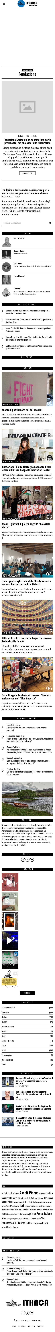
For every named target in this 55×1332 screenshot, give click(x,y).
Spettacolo (39, 1223)
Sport (4, 1045)
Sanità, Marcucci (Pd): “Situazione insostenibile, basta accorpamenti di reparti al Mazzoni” (28, 762)
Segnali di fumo (8, 1040)
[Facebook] (23, 860)
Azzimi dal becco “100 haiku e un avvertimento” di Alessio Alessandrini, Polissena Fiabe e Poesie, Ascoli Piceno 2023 (29, 751)
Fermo (4, 1206)
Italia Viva (5, 1209)
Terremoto (16, 1227)
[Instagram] (27, 860)
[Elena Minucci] (6, 279)
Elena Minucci (19, 276)
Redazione (18, 263)
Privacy (40, 1326)
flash (21, 1206)
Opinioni (5, 1031)
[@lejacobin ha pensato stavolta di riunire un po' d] (9, 882)
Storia (45, 1223)
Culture (4, 1016)
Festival (8, 1206)
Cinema (40, 1198)
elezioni (37, 1201)
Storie (34, 136)
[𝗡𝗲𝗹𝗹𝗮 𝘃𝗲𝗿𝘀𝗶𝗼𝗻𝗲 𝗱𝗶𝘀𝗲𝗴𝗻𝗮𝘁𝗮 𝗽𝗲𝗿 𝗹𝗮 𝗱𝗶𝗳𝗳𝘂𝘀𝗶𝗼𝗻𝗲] (9, 979)
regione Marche (35, 1218)
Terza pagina (7, 1054)
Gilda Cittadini (12, 724)
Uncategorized (7, 1059)
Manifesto (31, 1326)
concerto (17, 1202)
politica (32, 1213)
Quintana (25, 1218)
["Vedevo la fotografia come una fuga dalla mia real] (9, 921)
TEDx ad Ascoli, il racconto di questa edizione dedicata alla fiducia (27, 639)
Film (12, 1206)
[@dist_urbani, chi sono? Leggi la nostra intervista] (9, 901)
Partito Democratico (21, 1213)
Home (14, 1326)
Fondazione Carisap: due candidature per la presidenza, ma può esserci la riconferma (27, 141)
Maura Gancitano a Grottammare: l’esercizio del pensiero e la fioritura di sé (29, 320)
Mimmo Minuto (42, 1209)
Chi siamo (21, 1326)
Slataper (17, 288)
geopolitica (40, 1206)
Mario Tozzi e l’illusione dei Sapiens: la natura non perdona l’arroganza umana (28, 329)
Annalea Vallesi (12, 746)
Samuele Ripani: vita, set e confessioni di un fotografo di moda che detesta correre (28, 312)
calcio (50, 1193)
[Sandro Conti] (6, 242)
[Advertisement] (27, 37)
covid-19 (23, 1201)
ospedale (11, 1214)
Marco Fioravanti (30, 1209)
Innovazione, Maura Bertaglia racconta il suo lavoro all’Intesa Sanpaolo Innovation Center (26, 468)
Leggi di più (27, 173)
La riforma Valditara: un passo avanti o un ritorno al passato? (26, 729)
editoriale (30, 1201)
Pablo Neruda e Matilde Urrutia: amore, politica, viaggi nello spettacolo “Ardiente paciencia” (30, 740)
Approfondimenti (8, 1007)
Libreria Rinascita (15, 1209)
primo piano (18, 1219)
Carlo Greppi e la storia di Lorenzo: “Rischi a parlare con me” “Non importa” (26, 696)
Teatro (9, 1226)
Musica (5, 1213)
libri (23, 1209)
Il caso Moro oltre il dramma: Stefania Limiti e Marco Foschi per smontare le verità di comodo (29, 338)
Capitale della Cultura (28, 1198)
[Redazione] (6, 267)
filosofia (16, 1206)
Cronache (5, 1012)
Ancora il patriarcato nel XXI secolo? (22, 410)
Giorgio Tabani (19, 250)
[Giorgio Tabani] (6, 254)
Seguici (27, 993)
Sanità (27, 1223)
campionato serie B (10, 1198)
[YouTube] (32, 860)
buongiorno (42, 1193)
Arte (4, 1193)
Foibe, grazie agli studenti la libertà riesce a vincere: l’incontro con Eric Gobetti (26, 582)
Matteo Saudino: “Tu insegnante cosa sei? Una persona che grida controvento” (29, 347)
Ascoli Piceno (29, 1193)
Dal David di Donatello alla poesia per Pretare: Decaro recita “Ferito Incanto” (30, 773)
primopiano (10, 1218)
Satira (4, 1035)
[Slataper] (6, 292)
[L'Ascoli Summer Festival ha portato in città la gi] (9, 940)
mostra (50, 1209)
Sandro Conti (19, 238)
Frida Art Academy (31, 1206)
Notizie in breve (8, 1026)
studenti (4, 1227)
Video (4, 1064)
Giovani (4, 1021)
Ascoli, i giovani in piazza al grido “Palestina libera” (26, 525)
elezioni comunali (46, 1202)
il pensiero (48, 1206)
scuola (33, 1223)
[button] (50, 223)
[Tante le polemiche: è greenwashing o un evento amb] (9, 960)
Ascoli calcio (12, 1193)
